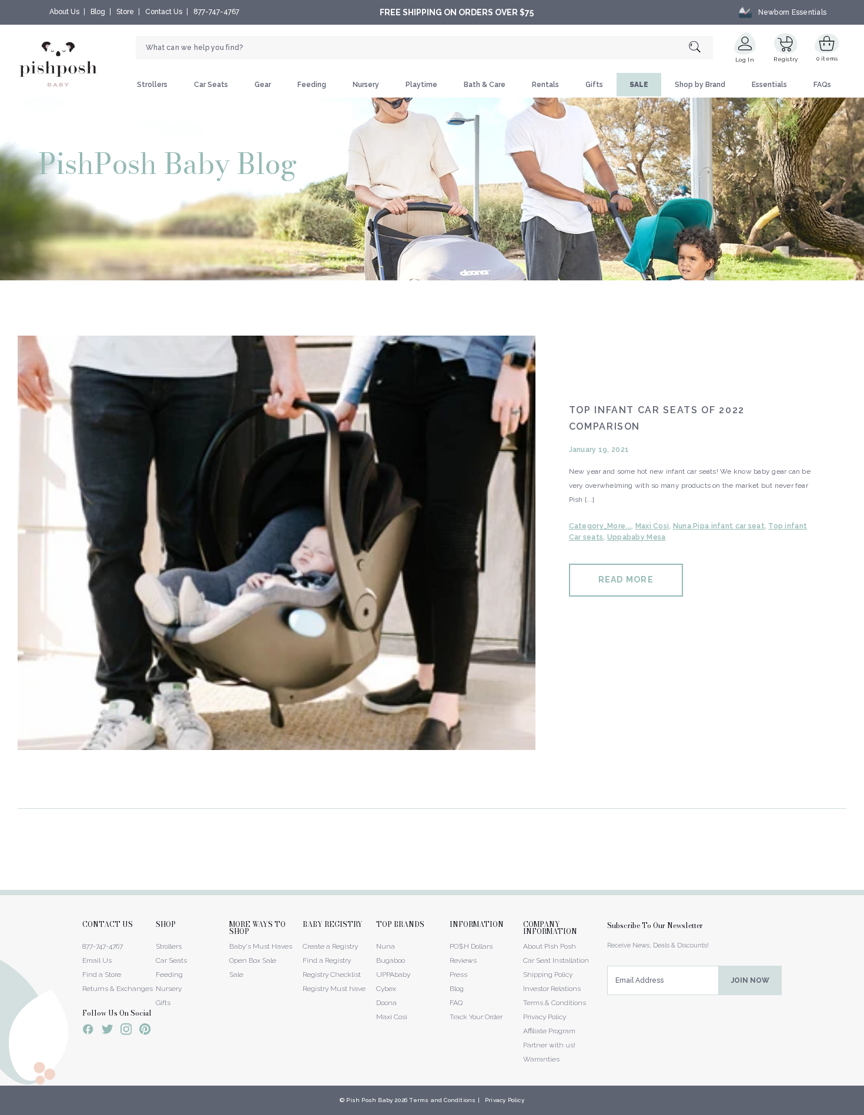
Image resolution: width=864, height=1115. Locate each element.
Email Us (97, 960)
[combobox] (424, 47)
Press (458, 974)
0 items (827, 58)
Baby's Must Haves (260, 946)
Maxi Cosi (652, 526)
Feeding (311, 85)
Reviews (463, 960)
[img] (276, 543)
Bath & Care (484, 85)
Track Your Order (476, 1017)
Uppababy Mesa (636, 537)
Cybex (386, 989)
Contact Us (163, 12)
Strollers (152, 85)
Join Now (750, 980)
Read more (626, 579)
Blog (98, 12)
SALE (638, 85)
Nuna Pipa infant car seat (719, 526)
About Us (64, 12)
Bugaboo (390, 960)
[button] (863, 1108)
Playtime (421, 85)
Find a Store (101, 974)
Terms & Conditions (554, 1003)
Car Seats (211, 85)
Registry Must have (334, 989)
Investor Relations (552, 989)
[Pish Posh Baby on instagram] (126, 1031)
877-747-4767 (216, 12)
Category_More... (600, 526)
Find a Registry (327, 960)
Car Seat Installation (556, 960)
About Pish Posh (549, 946)
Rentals (545, 85)
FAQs (822, 85)
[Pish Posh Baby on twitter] (107, 1031)
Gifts (594, 85)
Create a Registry (330, 946)
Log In (744, 59)
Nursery (366, 85)
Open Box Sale (252, 960)
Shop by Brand (700, 85)
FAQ (456, 1003)
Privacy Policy (544, 1017)
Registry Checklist (332, 974)
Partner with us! (549, 1045)
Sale (236, 974)
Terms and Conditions (442, 1100)
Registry (785, 59)
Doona (386, 1003)
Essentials (769, 85)
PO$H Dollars (471, 946)
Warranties (541, 1059)
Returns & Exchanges (117, 989)
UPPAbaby (393, 974)
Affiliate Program (549, 1031)
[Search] (701, 48)
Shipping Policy (547, 974)
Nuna (385, 946)
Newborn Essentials (792, 12)
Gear (262, 85)
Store (125, 12)
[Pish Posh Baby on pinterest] (144, 1031)
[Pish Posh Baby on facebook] (88, 1031)
